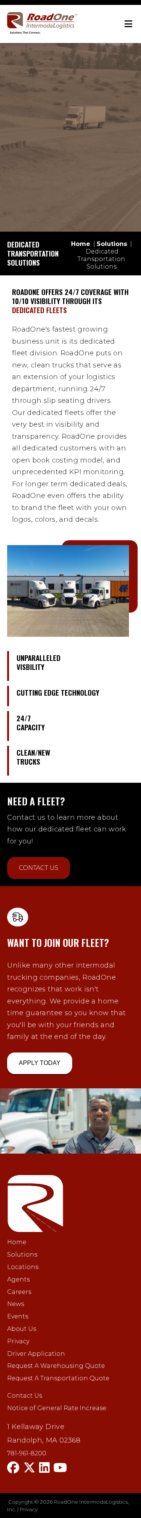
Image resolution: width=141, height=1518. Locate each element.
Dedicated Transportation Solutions (101, 259)
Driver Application (36, 1353)
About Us (21, 1328)
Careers (19, 1291)
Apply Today (40, 1063)
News (15, 1304)
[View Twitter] (29, 1467)
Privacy (18, 1341)
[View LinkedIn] (44, 1467)
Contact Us (38, 867)
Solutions (22, 1254)
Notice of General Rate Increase (56, 1408)
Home (16, 1242)
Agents (18, 1279)
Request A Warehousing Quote (56, 1365)
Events (17, 1316)
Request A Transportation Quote (58, 1378)
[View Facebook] (13, 1467)
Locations (22, 1267)
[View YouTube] (60, 1467)
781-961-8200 (26, 1453)
